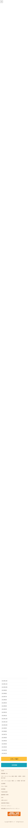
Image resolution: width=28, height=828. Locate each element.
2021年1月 (4, 753)
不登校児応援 (4, 792)
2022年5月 (4, 703)
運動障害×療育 (4, 794)
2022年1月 (4, 715)
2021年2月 (4, 750)
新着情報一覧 (4, 773)
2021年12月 (4, 718)
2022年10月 (4, 687)
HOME (2, 770)
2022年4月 (4, 706)
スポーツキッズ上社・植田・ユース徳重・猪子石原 (13, 780)
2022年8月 (4, 693)
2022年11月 (4, 684)
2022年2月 (4, 712)
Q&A (2, 797)
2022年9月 (4, 690)
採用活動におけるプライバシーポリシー (10, 808)
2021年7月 (4, 734)
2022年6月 (4, 699)
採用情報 (3, 789)
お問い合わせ (4, 800)
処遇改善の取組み (5, 803)
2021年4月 (4, 744)
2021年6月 (4, 737)
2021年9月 (4, 728)
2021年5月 (4, 740)
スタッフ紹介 (4, 786)
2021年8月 (4, 731)
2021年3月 (4, 747)
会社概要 (3, 783)
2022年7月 (4, 696)
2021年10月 (4, 725)
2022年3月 (4, 709)
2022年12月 (4, 681)
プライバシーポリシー (6, 805)
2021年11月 (4, 722)
